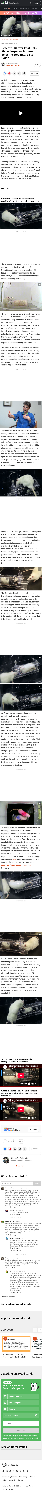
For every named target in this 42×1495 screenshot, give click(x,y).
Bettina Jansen (15, 1238)
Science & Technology (16, 40)
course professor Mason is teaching (16, 865)
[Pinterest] (10, 1471)
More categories (11, 1415)
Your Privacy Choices (9, 1477)
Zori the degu (9, 1188)
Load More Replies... (16, 1217)
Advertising (23, 1477)
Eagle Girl (8, 1258)
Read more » (21, 1166)
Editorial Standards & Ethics (11, 1486)
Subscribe (21, 1431)
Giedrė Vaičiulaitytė (12, 63)
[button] (35, 1330)
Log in (37, 3)
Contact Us (11, 1480)
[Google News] (27, 1471)
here (14, 859)
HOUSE (12, 1210)
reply (14, 1207)
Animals (5, 40)
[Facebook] (3, 1471)
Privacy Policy (28, 1486)
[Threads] (20, 1471)
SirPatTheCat (9, 1221)
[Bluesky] (17, 1471)
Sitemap (20, 1480)
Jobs (4, 1480)
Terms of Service (8, 1489)
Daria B (12, 1271)
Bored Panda (10, 1465)
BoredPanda (12, 3)
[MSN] (24, 1471)
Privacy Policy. (35, 1438)
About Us (32, 1477)
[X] (13, 1471)
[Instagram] (7, 1471)
